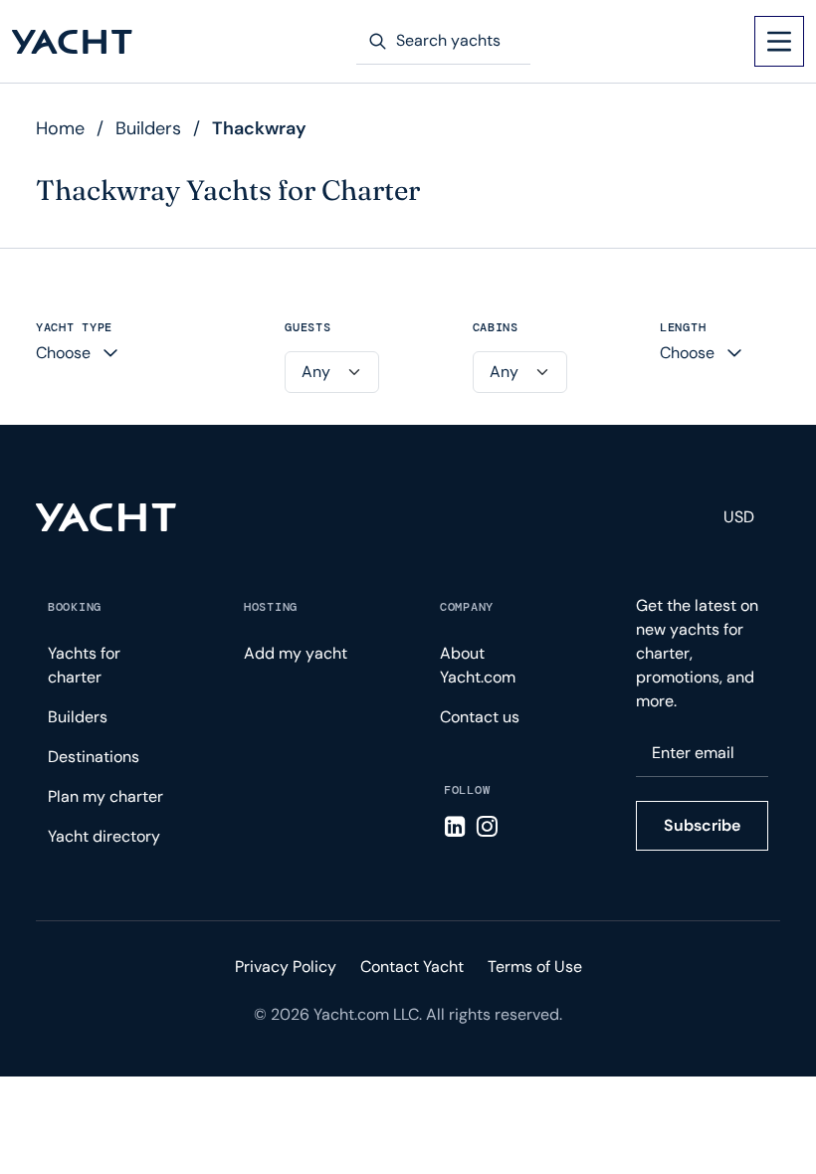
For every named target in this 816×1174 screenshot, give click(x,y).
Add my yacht (295, 653)
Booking (75, 607)
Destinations (93, 756)
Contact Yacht (412, 966)
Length (683, 327)
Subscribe (702, 825)
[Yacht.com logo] (106, 517)
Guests (307, 327)
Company (467, 607)
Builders (148, 128)
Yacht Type (74, 327)
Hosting (271, 607)
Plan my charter (105, 796)
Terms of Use (535, 966)
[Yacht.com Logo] (72, 41)
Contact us (479, 716)
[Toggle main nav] (779, 41)
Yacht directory (104, 836)
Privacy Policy (285, 966)
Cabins (495, 327)
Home (60, 128)
